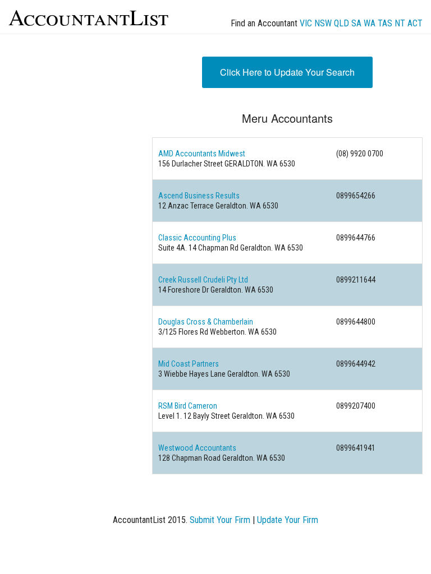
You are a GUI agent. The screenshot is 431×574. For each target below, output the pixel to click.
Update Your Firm (287, 520)
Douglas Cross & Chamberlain (205, 321)
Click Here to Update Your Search (287, 72)
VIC (306, 23)
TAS (385, 23)
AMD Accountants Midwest (201, 153)
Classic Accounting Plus (197, 237)
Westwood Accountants (197, 447)
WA (369, 23)
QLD (341, 23)
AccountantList (88, 16)
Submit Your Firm (220, 520)
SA (356, 23)
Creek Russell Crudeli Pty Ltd (203, 279)
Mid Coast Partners (188, 363)
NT (400, 23)
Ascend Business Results (199, 195)
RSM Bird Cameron (187, 405)
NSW (323, 23)
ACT (415, 23)
